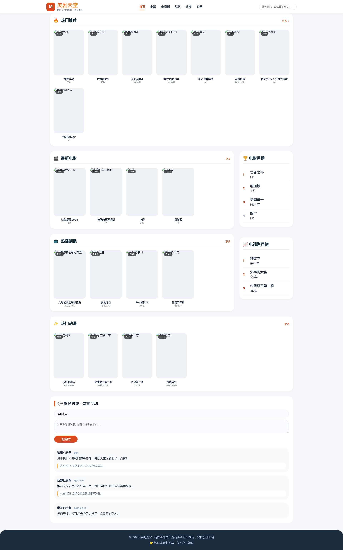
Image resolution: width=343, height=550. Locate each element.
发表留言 (66, 439)
